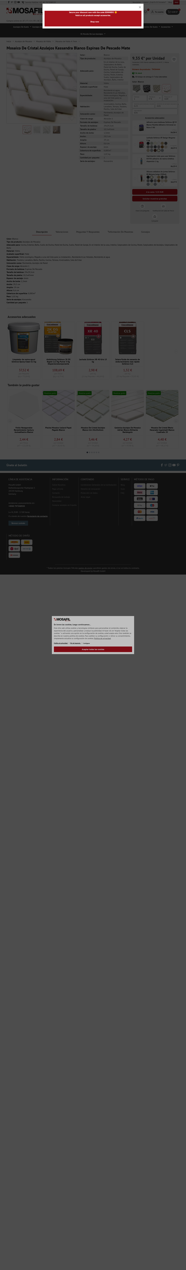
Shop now (94, 21)
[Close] (139, 7)
